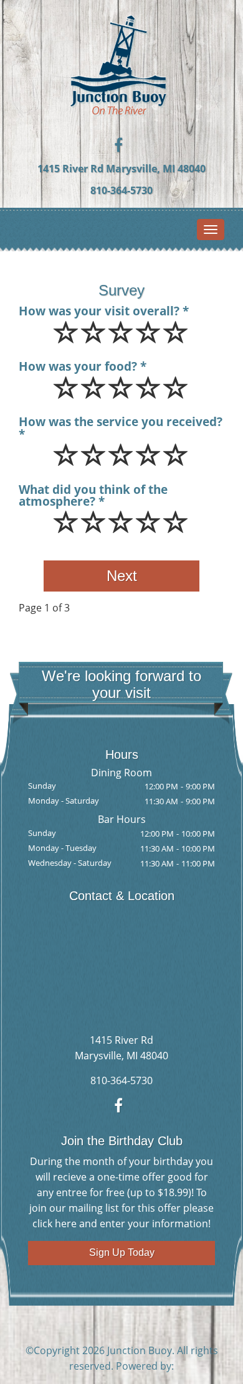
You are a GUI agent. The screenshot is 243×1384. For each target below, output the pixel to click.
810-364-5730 (121, 190)
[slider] (121, 341)
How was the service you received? (120, 423)
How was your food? (78, 366)
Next (122, 575)
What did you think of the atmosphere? (93, 495)
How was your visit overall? (99, 311)
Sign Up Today (122, 1252)
